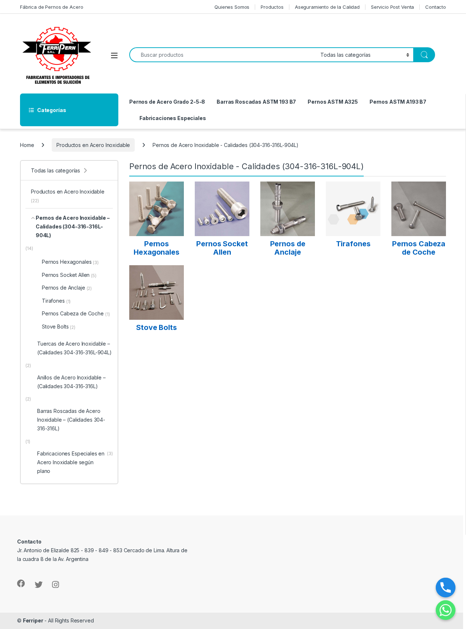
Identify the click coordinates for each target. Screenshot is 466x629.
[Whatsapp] (445, 610)
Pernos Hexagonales (70, 262)
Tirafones (56, 301)
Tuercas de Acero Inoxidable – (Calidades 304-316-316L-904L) (74, 348)
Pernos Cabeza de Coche (76, 313)
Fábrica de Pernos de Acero (51, 7)
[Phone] (445, 587)
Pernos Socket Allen (69, 275)
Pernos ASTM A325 (333, 102)
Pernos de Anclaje (67, 287)
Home (27, 145)
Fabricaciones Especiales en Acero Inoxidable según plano (75, 462)
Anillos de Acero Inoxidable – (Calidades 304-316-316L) (71, 381)
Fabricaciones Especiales (172, 118)
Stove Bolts (58, 326)
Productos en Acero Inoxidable (93, 145)
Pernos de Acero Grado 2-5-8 (167, 102)
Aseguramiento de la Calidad (327, 7)
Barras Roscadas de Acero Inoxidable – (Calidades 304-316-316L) (71, 419)
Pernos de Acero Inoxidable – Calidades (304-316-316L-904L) (73, 226)
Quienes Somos (231, 7)
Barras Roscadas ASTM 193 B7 (256, 102)
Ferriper (33, 620)
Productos (272, 7)
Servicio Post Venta (392, 7)
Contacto (435, 7)
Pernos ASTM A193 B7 (398, 102)
